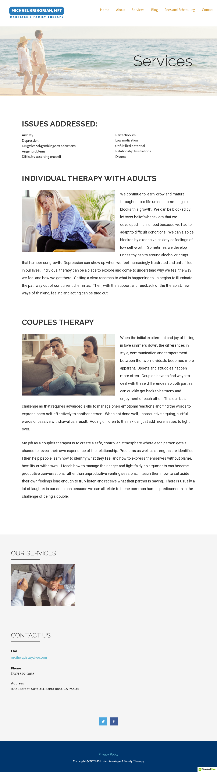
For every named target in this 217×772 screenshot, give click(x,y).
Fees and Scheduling (180, 10)
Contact (208, 10)
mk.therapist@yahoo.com (29, 657)
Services (138, 10)
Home (104, 10)
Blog (154, 10)
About (120, 10)
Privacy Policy (108, 754)
